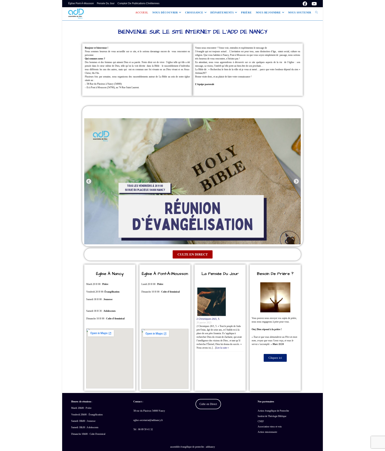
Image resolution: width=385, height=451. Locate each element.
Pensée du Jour (105, 3)
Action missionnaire (267, 432)
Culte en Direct (208, 404)
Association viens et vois (270, 426)
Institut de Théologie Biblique (272, 416)
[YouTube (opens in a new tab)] (313, 3)
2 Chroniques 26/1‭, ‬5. (208, 319)
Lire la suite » (222, 347)
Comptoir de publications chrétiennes (138, 3)
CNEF (261, 421)
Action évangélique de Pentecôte (273, 410)
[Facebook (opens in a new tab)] (304, 3)
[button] (88, 181)
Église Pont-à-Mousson (81, 3)
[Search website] (316, 13)
